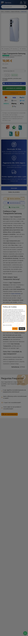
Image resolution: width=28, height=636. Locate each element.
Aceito (15, 328)
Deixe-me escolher (7, 325)
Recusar (22, 328)
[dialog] (14, 318)
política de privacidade (9, 322)
